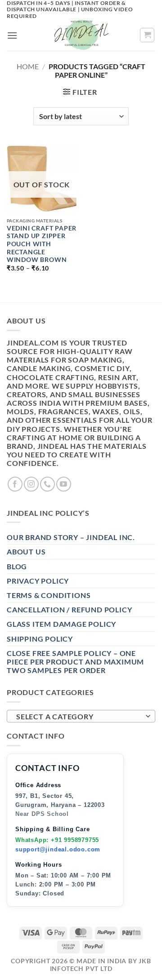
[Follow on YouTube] (63, 484)
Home (28, 66)
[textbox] (79, 716)
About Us (26, 551)
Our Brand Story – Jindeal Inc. (71, 537)
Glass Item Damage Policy (61, 624)
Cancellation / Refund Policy (69, 609)
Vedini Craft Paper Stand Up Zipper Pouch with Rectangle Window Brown (41, 244)
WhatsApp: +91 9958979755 (57, 840)
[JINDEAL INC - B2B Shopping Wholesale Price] (81, 35)
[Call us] (47, 484)
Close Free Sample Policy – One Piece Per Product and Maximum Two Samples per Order (75, 661)
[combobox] (81, 716)
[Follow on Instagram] (31, 484)
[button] (12, 35)
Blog (17, 566)
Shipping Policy (40, 638)
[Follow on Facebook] (15, 484)
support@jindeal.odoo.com (57, 849)
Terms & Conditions (48, 595)
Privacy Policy (38, 580)
